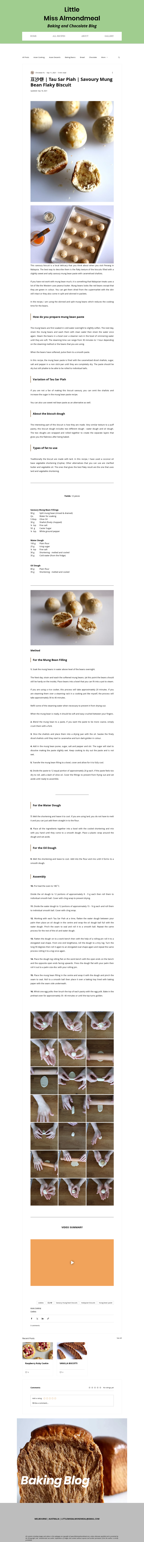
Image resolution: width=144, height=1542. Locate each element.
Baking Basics (70, 57)
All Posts (25, 57)
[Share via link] (48, 1318)
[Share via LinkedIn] (43, 1318)
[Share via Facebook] (31, 1318)
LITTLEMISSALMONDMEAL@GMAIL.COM (80, 1519)
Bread (82, 57)
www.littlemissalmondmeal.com (80, 1536)
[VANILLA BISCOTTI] (72, 1350)
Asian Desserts (54, 57)
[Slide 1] (70, 1499)
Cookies (33, 1311)
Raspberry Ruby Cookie (36, 1363)
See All (119, 1338)
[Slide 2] (72, 1499)
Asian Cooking (39, 57)
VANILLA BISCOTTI (69, 1363)
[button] (119, 57)
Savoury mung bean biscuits (66, 1303)
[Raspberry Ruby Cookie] (37, 1350)
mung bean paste (105, 1303)
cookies (41, 1303)
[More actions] (112, 72)
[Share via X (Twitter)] (37, 1318)
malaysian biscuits (88, 1303)
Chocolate (93, 57)
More (103, 57)
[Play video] (72, 1262)
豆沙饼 (49, 1303)
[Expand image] (44, 1025)
